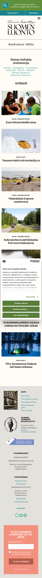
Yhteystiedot (21, 483)
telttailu (7, 68)
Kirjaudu (21, 508)
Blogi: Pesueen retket (21, 119)
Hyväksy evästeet (21, 303)
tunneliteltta (31, 68)
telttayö (21, 70)
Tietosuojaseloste (21, 501)
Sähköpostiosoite (15, 542)
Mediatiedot (21, 498)
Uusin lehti (25, 395)
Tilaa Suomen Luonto (29, 399)
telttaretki (11, 70)
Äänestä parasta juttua (27, 406)
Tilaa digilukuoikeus (28, 402)
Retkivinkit (21, 157)
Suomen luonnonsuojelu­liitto (28, 430)
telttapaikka (18, 68)
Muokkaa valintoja (20, 309)
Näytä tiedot (30, 297)
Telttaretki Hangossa (20, 75)
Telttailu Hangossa (20, 72)
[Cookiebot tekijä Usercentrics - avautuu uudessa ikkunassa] (30, 261)
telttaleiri (30, 70)
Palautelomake (21, 480)
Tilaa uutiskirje (26, 410)
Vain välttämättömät (21, 315)
